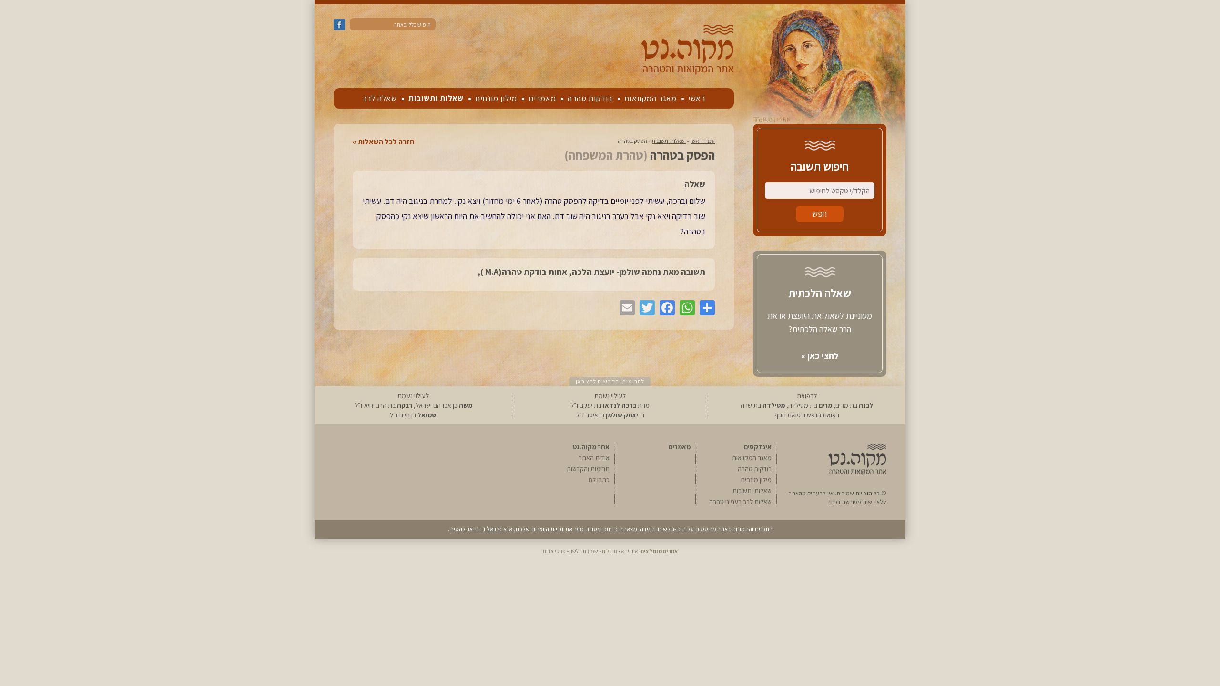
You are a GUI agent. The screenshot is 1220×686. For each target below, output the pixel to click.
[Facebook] (665, 307)
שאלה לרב (380, 98)
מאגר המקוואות (650, 98)
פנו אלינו (491, 529)
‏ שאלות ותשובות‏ (669, 140)
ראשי (696, 98)
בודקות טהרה (590, 98)
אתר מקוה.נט (591, 447)
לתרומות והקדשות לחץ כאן (610, 381)
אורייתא (629, 551)
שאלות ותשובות (436, 98)
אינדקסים (758, 447)
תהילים (609, 551)
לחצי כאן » (820, 355)
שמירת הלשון (583, 551)
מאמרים (542, 98)
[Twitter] (645, 307)
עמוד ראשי (703, 140)
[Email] (625, 307)
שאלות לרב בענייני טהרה (740, 501)
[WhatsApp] (685, 307)
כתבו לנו (599, 479)
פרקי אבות (554, 551)
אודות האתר (594, 457)
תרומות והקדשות (588, 468)
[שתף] (705, 307)
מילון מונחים (496, 98)
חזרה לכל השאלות (386, 142)
